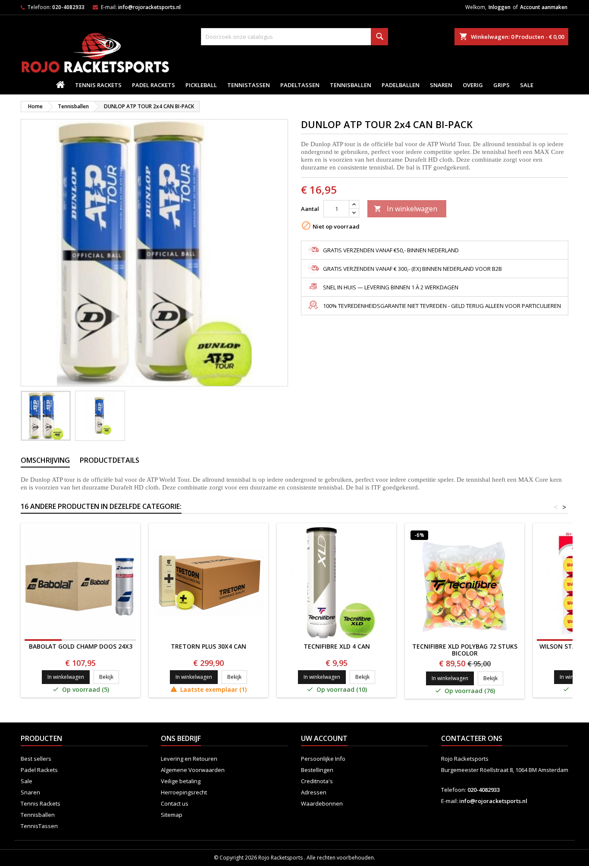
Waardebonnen (322, 803)
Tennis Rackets (98, 85)
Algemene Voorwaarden (193, 770)
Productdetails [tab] (109, 460)
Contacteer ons (471, 738)
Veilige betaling (181, 781)
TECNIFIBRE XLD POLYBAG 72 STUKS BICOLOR (464, 649)
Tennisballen (350, 85)
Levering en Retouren (189, 758)
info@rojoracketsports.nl (149, 7)
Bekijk (109, 677)
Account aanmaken (543, 7)
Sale (526, 85)
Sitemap (171, 815)
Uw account (324, 738)
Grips (501, 85)
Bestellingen (317, 770)
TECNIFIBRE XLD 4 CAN (337, 646)
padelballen (401, 85)
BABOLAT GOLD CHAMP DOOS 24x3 (80, 646)
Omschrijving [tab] (45, 460)
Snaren (441, 85)
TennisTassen (248, 85)
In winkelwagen (405, 208)
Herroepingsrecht (184, 792)
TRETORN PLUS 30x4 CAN (208, 646)
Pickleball (201, 85)
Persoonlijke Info (323, 758)
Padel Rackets (153, 85)
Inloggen (500, 7)
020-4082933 (68, 7)
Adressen (313, 792)
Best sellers (36, 758)
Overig (473, 85)
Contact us (174, 803)
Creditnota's (317, 781)
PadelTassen (300, 85)
